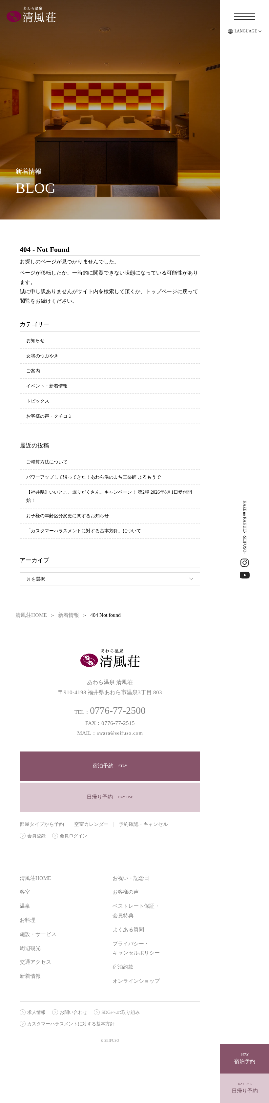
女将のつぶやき (42, 355)
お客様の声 (126, 892)
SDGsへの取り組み (120, 1012)
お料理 (27, 920)
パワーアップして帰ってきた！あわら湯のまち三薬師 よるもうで (93, 477)
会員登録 (36, 835)
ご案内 (33, 371)
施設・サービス (38, 934)
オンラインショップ (136, 981)
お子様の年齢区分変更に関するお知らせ (67, 515)
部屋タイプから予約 (42, 824)
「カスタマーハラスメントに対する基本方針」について (83, 530)
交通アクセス (35, 962)
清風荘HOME (35, 878)
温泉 (25, 906)
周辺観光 (30, 948)
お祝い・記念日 (131, 878)
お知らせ (35, 340)
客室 (25, 892)
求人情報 (36, 1012)
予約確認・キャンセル (143, 824)
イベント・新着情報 (47, 386)
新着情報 (30, 976)
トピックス (37, 401)
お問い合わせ (73, 1012)
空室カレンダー (91, 824)
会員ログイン (73, 835)
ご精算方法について (47, 462)
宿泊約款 (123, 967)
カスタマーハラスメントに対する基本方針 (70, 1023)
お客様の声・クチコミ (49, 416)
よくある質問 (128, 929)
